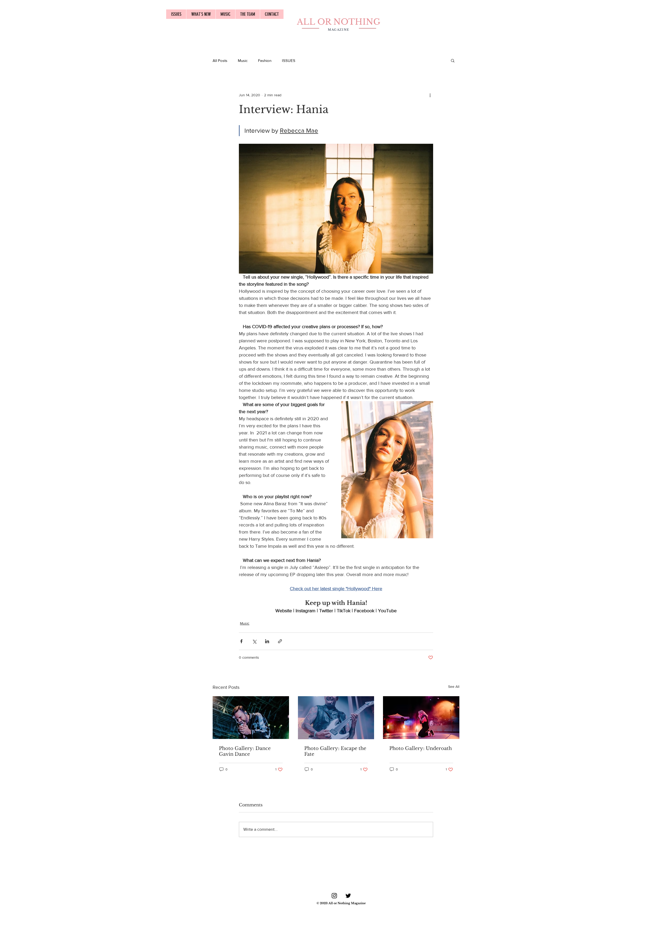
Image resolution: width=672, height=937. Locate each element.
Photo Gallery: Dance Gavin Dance (245, 751)
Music (243, 60)
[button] (452, 60)
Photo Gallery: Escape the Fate (335, 751)
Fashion (264, 60)
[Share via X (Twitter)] (254, 641)
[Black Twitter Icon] (348, 895)
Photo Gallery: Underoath (420, 748)
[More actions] (430, 95)
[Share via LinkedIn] (267, 641)
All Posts (220, 60)
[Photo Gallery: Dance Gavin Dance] (251, 717)
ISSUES (288, 60)
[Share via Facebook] (241, 641)
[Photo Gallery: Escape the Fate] (336, 717)
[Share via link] (279, 641)
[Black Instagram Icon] (334, 895)
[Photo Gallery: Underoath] (421, 717)
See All (453, 686)
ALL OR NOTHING (338, 22)
